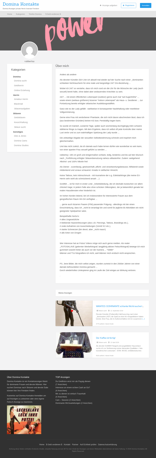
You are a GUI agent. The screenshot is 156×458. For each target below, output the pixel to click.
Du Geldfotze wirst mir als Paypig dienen (73, 381)
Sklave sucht (20, 127)
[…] (143, 319)
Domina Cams (20, 141)
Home (9, 14)
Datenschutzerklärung (107, 444)
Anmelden (145, 5)
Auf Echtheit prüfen (88, 444)
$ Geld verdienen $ (53, 14)
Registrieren (129, 5)
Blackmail (18, 104)
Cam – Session (62, 400)
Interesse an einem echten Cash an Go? (73, 387)
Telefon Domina (35, 14)
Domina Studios (21, 145)
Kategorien (20, 14)
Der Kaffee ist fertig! (106, 338)
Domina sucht (20, 81)
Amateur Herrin (21, 99)
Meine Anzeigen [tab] (65, 293)
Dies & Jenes (20, 136)
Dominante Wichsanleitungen (68, 403)
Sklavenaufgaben (22, 109)
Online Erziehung (22, 90)
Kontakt (67, 444)
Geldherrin (19, 85)
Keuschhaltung (21, 122)
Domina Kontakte (21, 4)
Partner (75, 444)
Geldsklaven (19, 117)
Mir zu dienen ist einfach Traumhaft (71, 394)
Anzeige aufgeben (109, 5)
